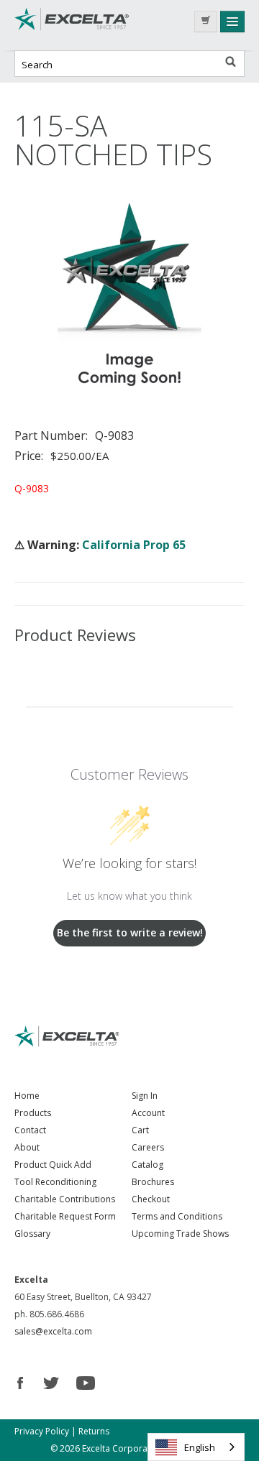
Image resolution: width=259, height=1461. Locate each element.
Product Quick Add (52, 1164)
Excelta (72, 25)
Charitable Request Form (65, 1216)
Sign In (145, 1095)
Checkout (151, 1199)
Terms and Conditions (177, 1216)
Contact (30, 1130)
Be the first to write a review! (130, 932)
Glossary (32, 1233)
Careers (148, 1147)
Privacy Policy (41, 1431)
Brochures (153, 1182)
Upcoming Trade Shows (180, 1233)
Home (27, 1095)
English (199, 1447)
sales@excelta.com (53, 1331)
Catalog (147, 1164)
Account (148, 1113)
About (27, 1147)
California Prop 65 (134, 545)
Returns (93, 1431)
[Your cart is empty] (205, 21)
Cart (140, 1130)
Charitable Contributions (64, 1199)
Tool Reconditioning (55, 1182)
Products (32, 1113)
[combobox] (196, 1447)
